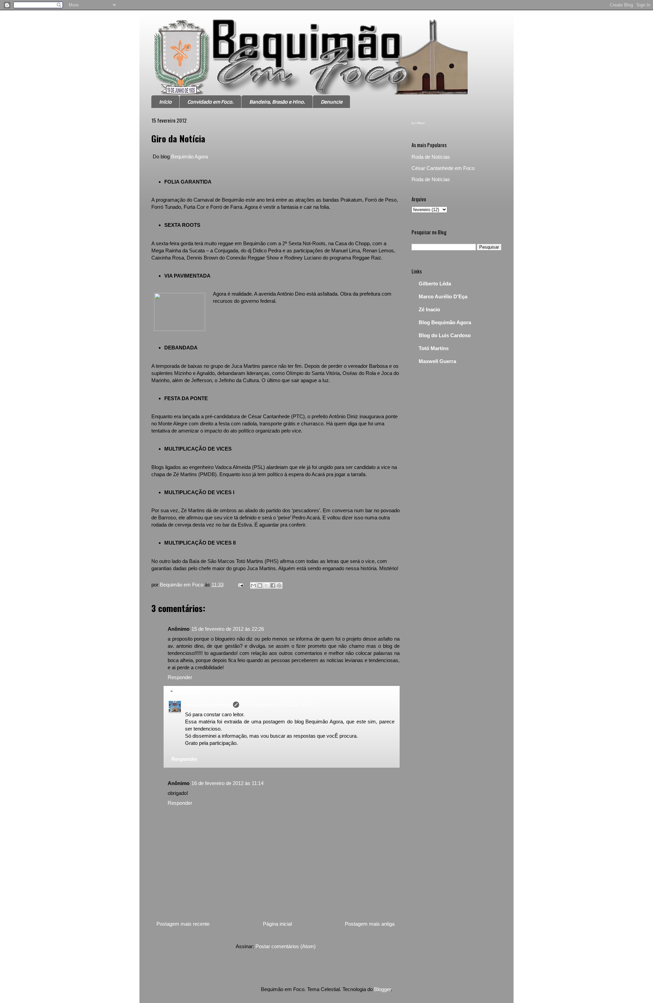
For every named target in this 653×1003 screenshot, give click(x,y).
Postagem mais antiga (370, 924)
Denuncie (331, 102)
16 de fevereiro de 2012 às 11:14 (227, 783)
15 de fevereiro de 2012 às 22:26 (227, 629)
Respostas (187, 692)
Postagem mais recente (183, 924)
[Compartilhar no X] (266, 585)
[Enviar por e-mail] (253, 585)
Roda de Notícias (431, 157)
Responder (180, 677)
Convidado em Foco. (210, 102)
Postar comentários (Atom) (285, 946)
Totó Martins (434, 348)
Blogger (382, 989)
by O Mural (418, 123)
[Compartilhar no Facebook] (272, 585)
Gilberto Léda (435, 283)
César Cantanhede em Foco (443, 168)
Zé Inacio (429, 309)
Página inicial (277, 924)
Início (165, 102)
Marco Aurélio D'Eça (443, 296)
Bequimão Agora (189, 156)
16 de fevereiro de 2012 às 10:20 (277, 704)
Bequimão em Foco (208, 704)
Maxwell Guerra (437, 361)
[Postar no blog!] (259, 585)
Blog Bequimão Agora (445, 322)
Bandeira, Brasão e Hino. (277, 102)
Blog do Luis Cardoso (445, 335)
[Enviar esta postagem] (240, 584)
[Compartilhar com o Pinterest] (279, 585)
